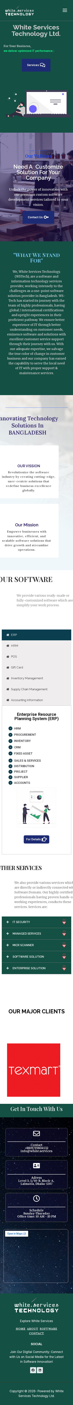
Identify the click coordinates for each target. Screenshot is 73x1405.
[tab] (36, 630)
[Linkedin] (40, 1370)
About (32, 1328)
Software (48, 1328)
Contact (36, 1333)
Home (21, 1328)
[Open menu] (66, 10)
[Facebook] (33, 1370)
